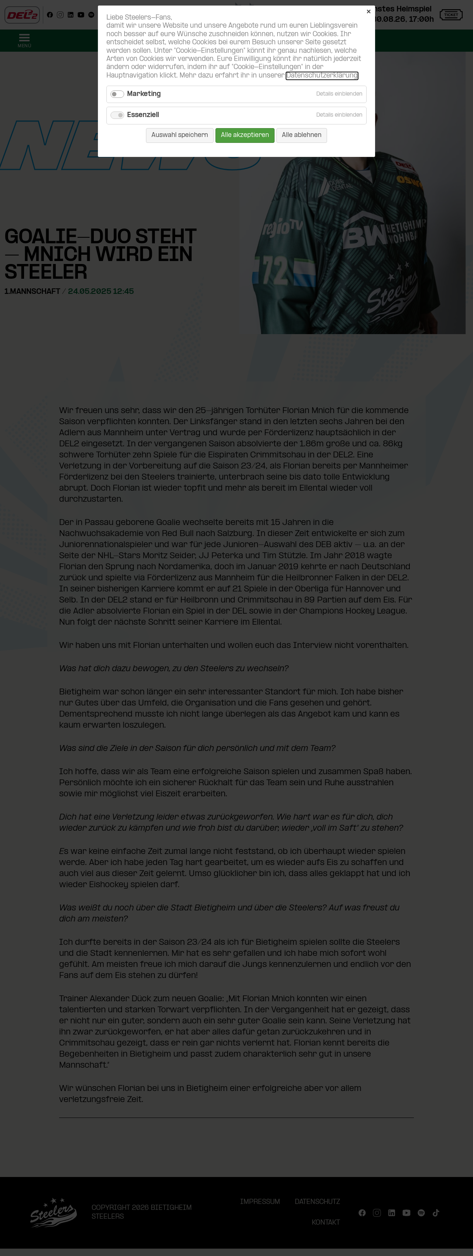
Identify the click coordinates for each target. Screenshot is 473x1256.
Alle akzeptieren (245, 135)
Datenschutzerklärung (322, 75)
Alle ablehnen (301, 135)
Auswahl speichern (180, 135)
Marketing (144, 94)
